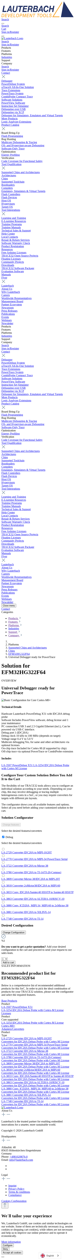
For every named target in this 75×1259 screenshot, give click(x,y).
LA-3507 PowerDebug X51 (17, 765)
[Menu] (2, 23)
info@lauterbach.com (21, 1159)
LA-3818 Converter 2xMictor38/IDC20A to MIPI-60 (30, 885)
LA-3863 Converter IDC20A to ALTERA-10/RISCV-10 (32, 898)
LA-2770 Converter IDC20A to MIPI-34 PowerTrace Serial (34, 859)
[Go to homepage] (37, 16)
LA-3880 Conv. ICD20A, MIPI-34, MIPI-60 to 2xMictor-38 (34, 905)
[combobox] (50, 1255)
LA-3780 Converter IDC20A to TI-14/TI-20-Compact (31, 872)
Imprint (12, 1185)
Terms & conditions (19, 1191)
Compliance (15, 1195)
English (50, 1255)
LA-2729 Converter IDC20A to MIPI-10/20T (26, 852)
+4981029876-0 (19, 1156)
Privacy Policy (16, 1188)
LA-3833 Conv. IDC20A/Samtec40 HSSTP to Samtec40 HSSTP (37, 892)
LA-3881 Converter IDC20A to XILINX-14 (26, 912)
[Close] (2, 1256)
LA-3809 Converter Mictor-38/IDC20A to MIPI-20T (30, 878)
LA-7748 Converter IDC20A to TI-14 (22, 918)
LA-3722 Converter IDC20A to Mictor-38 (24, 865)
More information (11, 1241)
